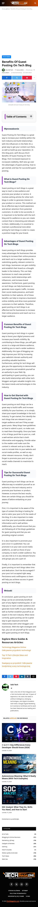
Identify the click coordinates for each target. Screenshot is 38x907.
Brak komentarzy (17, 72)
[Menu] (3, 3)
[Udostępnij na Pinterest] (27, 78)
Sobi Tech (10, 70)
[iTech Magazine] (19, 3)
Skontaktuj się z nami (16, 896)
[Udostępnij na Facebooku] (7, 78)
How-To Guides (7, 850)
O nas (28, 896)
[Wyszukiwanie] (35, 3)
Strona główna (6, 9)
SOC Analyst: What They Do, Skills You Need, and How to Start (17, 808)
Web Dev (5, 859)
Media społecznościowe (9, 853)
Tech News (6, 57)
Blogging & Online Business (11, 837)
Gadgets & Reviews (8, 843)
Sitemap (25, 890)
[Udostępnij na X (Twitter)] (17, 78)
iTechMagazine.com (13, 901)
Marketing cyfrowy (8, 840)
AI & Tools (5, 834)
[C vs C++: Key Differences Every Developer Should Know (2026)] (19, 732)
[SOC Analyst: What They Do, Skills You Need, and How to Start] (19, 794)
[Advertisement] (19, 32)
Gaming (4, 847)
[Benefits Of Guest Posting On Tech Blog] (19, 102)
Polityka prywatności (18, 893)
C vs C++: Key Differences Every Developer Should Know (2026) (16, 746)
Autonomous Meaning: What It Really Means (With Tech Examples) (19, 777)
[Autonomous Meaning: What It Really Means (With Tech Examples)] (19, 763)
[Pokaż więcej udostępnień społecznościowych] (34, 78)
